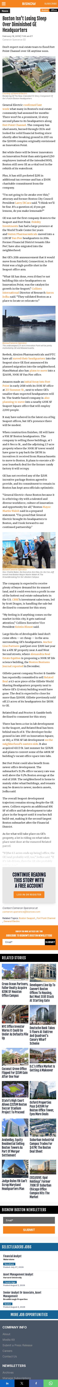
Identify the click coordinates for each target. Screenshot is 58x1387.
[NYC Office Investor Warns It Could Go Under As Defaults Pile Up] (15, 1025)
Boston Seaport (27, 918)
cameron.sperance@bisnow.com (21, 911)
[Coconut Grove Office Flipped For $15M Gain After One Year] (15, 1063)
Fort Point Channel (14, 125)
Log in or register (29, 894)
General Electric (12, 921)
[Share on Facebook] (36, 1383)
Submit (50, 942)
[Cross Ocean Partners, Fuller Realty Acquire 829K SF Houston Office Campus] (15, 983)
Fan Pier (17, 238)
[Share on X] (22, 1383)
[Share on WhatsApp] (50, 1383)
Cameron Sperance (12, 39)
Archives (8, 1372)
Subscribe (50, 3)
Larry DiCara (23, 202)
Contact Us (9, 1356)
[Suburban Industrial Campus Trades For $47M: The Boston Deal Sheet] (43, 1138)
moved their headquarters (29, 358)
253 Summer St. (14, 389)
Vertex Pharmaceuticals (22, 234)
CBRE (15, 599)
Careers (7, 1350)
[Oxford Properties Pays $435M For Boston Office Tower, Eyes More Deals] (43, 1099)
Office (54, 10)
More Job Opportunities (29, 1314)
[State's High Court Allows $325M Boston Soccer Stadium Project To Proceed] (15, 1099)
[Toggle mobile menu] (4, 3)
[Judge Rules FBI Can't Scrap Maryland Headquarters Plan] (15, 1180)
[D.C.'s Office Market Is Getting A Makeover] (43, 1063)
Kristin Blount (24, 626)
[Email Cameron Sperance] (24, 40)
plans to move (38, 370)
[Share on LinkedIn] (7, 1383)
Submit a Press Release (17, 1345)
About (6, 1334)
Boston (45, 10)
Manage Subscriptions (16, 1378)
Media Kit (8, 1339)
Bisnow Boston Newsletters (24, 1209)
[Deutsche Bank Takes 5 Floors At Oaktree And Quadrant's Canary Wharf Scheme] (43, 1025)
